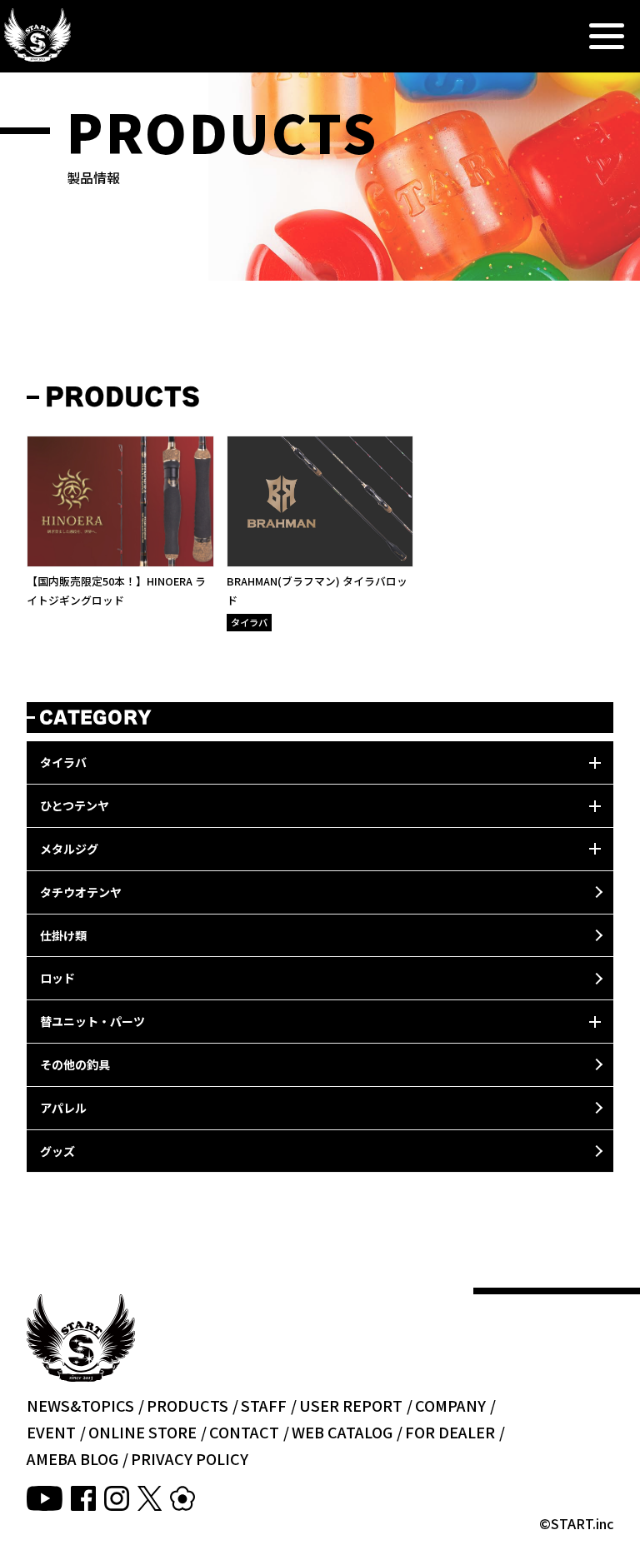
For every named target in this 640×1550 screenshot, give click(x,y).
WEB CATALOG (342, 1432)
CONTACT (244, 1432)
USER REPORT (350, 1405)
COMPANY (450, 1405)
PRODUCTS (187, 1405)
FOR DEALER (450, 1432)
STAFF (264, 1405)
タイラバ (249, 622)
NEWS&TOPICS (80, 1405)
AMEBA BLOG (72, 1458)
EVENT (51, 1432)
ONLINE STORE (142, 1432)
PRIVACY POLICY (189, 1458)
